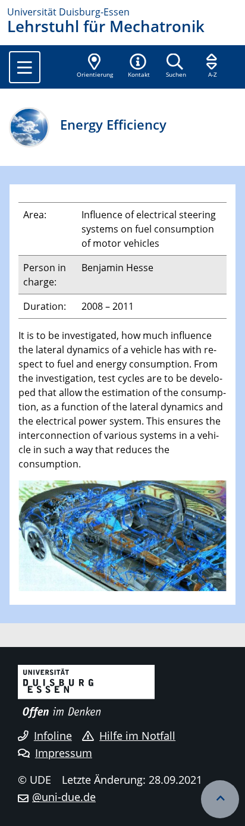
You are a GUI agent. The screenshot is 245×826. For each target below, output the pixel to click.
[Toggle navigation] (24, 67)
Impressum (63, 753)
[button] (138, 67)
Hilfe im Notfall (137, 735)
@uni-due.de (64, 797)
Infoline (53, 735)
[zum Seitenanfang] (220, 799)
